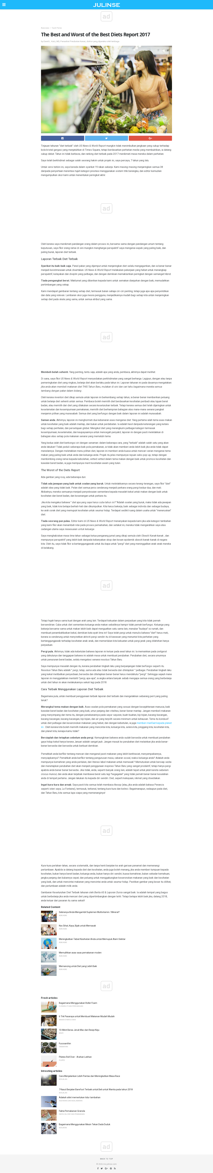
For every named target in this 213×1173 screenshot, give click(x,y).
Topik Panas (57, 28)
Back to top (106, 1159)
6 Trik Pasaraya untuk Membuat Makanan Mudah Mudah (87, 1016)
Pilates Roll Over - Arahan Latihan (75, 1057)
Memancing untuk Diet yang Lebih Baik (78, 966)
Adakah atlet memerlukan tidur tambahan (79, 1097)
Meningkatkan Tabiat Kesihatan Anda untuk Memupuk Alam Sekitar (92, 939)
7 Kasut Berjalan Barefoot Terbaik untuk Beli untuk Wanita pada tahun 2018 (96, 1089)
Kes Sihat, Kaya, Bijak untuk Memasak (77, 925)
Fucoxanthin (65, 1043)
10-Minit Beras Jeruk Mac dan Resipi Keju (79, 1030)
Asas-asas (45, 28)
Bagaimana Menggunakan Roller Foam (78, 1003)
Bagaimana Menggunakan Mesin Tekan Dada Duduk (84, 1124)
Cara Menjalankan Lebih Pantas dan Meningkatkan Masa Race (89, 1076)
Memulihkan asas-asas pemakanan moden (80, 952)
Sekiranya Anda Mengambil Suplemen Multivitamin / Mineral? (89, 912)
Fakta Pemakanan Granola (72, 1111)
